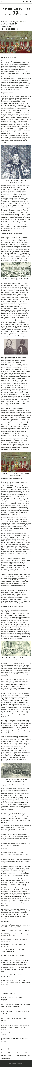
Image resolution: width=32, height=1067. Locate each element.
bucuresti (4, 982)
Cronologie (4, 1053)
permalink (4, 984)
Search (29, 1)
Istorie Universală (22, 1055)
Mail (26, 1)
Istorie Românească (21, 21)
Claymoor (10, 982)
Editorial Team (5, 21)
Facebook (23, 1)
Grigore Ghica (17, 982)
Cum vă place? (21, 1053)
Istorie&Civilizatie (16, 10)
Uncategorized (5, 1058)
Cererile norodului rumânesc (9, 1033)
